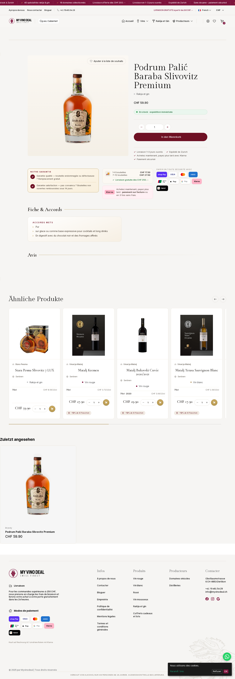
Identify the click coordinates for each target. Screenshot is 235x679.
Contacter (102, 585)
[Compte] (208, 21)
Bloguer (101, 592)
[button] (205, 10)
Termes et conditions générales (102, 626)
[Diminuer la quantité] (141, 127)
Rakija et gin (139, 606)
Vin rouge (138, 578)
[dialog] (200, 669)
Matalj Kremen (88, 370)
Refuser (217, 671)
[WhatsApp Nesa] (227, 656)
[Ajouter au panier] (52, 409)
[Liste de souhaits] (214, 21)
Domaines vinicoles (179, 578)
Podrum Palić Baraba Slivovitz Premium (30, 532)
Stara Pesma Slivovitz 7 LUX (34, 370)
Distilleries (174, 585)
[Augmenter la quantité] (167, 127)
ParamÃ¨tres (177, 671)
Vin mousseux (140, 599)
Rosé (136, 592)
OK (225, 671)
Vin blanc (138, 585)
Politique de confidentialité (105, 608)
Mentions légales (106, 616)
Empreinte (102, 599)
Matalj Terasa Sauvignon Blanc (196, 370)
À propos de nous (106, 578)
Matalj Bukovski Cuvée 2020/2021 (142, 372)
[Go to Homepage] (20, 21)
